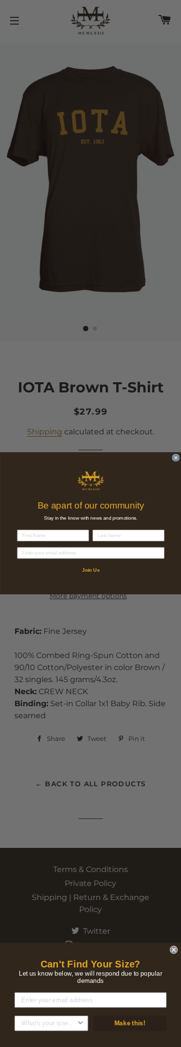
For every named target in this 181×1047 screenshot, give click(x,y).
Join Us (90, 570)
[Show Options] (80, 1023)
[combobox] (48, 1023)
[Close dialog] (176, 458)
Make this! (129, 1023)
